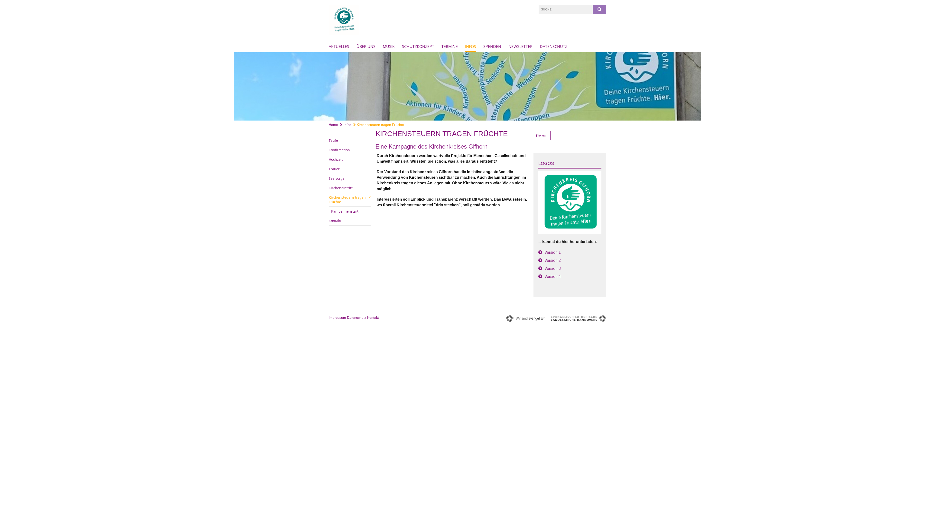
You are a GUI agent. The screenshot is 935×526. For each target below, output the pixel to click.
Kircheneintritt (341, 188)
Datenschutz (553, 46)
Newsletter (520, 46)
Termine (449, 46)
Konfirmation (339, 150)
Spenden (492, 46)
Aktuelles (339, 46)
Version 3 (552, 268)
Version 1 (552, 252)
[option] (467, 86)
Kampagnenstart (344, 211)
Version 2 (552, 260)
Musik (389, 46)
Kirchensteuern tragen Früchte (380, 125)
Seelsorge (337, 178)
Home (333, 125)
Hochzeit (336, 159)
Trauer (334, 169)
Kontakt (335, 220)
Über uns (365, 46)
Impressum (337, 317)
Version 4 (552, 276)
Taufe (333, 140)
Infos (470, 46)
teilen (542, 135)
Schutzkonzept (418, 46)
